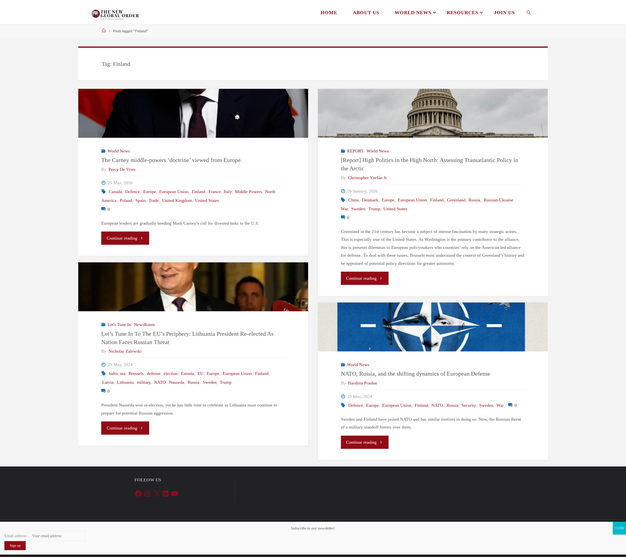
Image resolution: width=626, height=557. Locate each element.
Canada (115, 191)
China (353, 199)
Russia (474, 199)
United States (207, 200)
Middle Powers (248, 191)
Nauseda (176, 382)
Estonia (187, 373)
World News (119, 151)
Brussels (136, 373)
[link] (528, 12)
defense (153, 373)
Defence (132, 191)
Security (468, 405)
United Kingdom (177, 200)
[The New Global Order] (115, 12)
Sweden (358, 208)
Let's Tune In (119, 324)
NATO (160, 382)
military (144, 382)
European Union (173, 191)
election (171, 373)
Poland (126, 200)
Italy (228, 191)
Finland (198, 191)
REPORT (355, 151)
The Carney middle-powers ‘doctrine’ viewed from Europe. (172, 160)
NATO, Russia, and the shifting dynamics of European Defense (415, 373)
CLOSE (619, 528)
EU (200, 373)
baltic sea (117, 373)
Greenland (456, 199)
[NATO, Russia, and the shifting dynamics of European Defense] (433, 326)
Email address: (16, 536)
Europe (149, 191)
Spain (140, 200)
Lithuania (125, 382)
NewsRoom (144, 324)
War (500, 405)
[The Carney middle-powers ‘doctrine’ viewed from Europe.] (193, 113)
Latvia (107, 382)
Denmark (370, 199)
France (215, 191)
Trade (154, 200)
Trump (374, 208)
